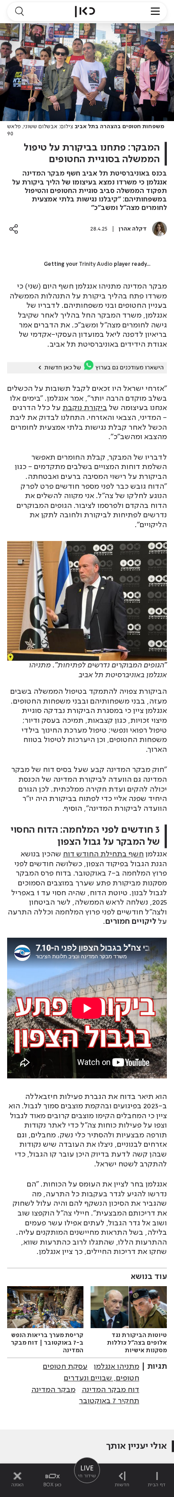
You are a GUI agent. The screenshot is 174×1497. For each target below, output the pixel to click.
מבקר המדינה (53, 1390)
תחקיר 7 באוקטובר (109, 1401)
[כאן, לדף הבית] (85, 11)
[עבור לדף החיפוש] (19, 11)
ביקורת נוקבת (84, 408)
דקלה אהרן (133, 229)
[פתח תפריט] (155, 11)
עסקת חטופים (65, 1367)
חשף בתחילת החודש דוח (103, 854)
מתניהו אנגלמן (116, 1367)
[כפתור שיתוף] (13, 229)
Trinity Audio (95, 264)
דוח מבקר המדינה (110, 1390)
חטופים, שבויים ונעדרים (101, 1378)
